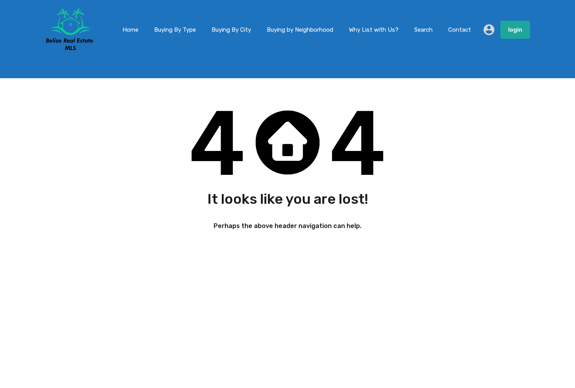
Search (423, 29)
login (515, 29)
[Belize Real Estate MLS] (69, 48)
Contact (459, 29)
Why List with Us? (374, 29)
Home (130, 29)
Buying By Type (175, 29)
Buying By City (231, 29)
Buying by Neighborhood (300, 29)
